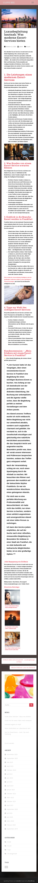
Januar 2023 (11, 790)
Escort (28, 46)
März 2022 (10, 797)
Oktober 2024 (11, 770)
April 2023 (10, 786)
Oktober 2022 (11, 794)
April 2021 (10, 805)
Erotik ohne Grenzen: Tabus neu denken (18, 717)
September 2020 (12, 809)
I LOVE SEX (9, 2)
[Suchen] (31, 705)
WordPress (31, 881)
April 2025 (10, 766)
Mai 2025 (10, 762)
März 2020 (10, 821)
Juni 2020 (10, 817)
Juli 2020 (9, 813)
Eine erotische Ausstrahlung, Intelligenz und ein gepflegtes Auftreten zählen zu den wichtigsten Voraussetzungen (17, 279)
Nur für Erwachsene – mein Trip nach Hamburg (17, 733)
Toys (9, 850)
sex (6, 867)
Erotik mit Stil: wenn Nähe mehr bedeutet (18, 720)
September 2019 (12, 829)
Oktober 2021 (11, 801)
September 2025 (12, 758)
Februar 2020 (11, 825)
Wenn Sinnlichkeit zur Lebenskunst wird (17, 728)
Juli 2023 (9, 782)
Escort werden (9, 743)
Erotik (9, 842)
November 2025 (12, 754)
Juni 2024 (10, 778)
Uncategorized (12, 854)
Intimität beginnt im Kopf (13, 724)
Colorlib (18, 881)
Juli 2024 (9, 774)
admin (21, 46)
